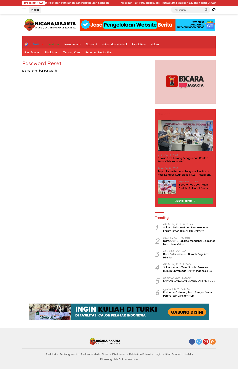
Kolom (155, 44)
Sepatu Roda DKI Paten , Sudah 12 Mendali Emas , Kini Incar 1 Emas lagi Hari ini (194, 186)
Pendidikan (139, 44)
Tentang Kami (71, 52)
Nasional (54, 44)
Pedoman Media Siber (99, 52)
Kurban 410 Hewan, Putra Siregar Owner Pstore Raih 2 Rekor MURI (188, 294)
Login (158, 354)
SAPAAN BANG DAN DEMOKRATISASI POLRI (189, 280)
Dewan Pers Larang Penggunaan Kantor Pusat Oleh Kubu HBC (183, 159)
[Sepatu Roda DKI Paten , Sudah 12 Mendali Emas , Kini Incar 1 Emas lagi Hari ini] (167, 187)
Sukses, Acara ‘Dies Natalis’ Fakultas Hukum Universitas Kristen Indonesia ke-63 (188, 269)
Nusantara (71, 44)
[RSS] (213, 342)
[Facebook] (192, 342)
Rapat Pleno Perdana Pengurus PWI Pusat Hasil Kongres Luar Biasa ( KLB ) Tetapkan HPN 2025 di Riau (184, 173)
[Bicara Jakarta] (50, 24)
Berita (37, 44)
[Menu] (24, 10)
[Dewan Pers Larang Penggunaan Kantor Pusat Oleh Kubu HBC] (185, 135)
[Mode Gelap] (214, 10)
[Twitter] (199, 342)
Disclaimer (51, 52)
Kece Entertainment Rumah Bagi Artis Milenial (186, 255)
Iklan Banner (32, 52)
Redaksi (51, 354)
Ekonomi (91, 44)
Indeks (35, 9)
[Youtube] (206, 342)
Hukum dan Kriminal (114, 44)
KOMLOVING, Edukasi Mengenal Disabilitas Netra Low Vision (189, 242)
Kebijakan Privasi (140, 354)
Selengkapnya (184, 200)
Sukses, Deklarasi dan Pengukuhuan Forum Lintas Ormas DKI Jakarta (185, 229)
